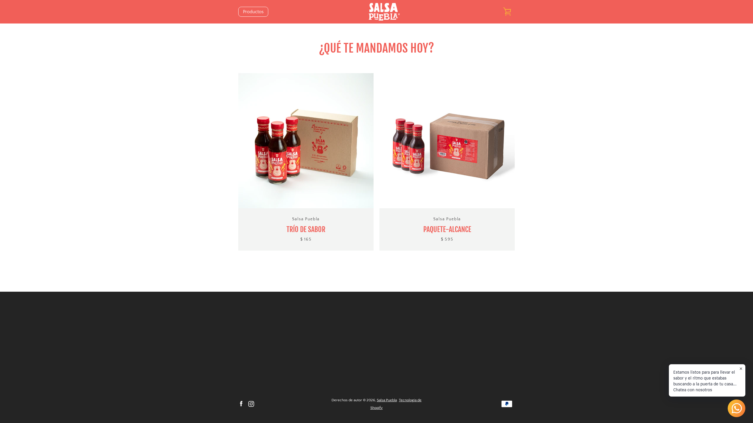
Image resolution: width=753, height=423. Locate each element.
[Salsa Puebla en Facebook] (241, 403)
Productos (253, 11)
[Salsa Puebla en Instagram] (251, 403)
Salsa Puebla (387, 400)
